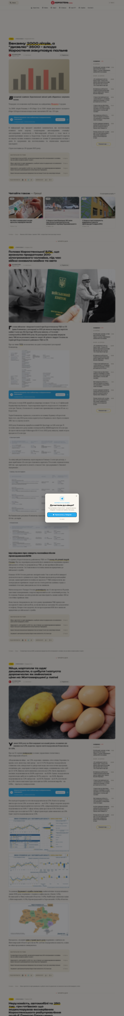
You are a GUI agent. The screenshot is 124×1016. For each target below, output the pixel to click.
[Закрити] (76, 496)
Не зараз (62, 519)
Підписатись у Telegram (63, 515)
